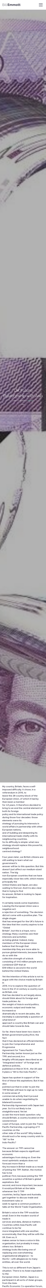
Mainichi (30, 401)
